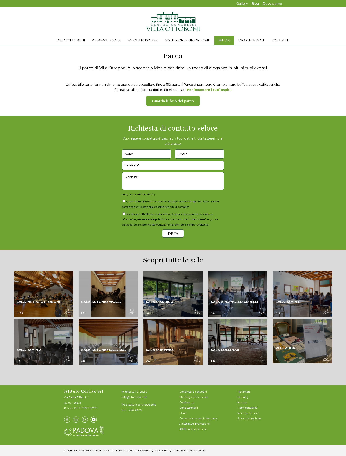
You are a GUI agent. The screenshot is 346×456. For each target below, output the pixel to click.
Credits (201, 450)
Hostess (242, 402)
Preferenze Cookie (184, 450)
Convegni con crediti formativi (198, 418)
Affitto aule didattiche (193, 429)
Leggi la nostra (138, 194)
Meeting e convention (193, 397)
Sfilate (183, 413)
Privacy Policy (147, 194)
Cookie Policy (163, 450)
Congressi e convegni (193, 391)
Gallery (242, 4)
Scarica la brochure (249, 418)
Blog (255, 4)
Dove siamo (272, 4)
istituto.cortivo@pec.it (142, 404)
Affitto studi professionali (195, 423)
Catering (242, 397)
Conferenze (186, 402)
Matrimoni (243, 391)
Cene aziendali (188, 407)
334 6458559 (139, 391)
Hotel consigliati (247, 407)
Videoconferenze (248, 413)
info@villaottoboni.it (134, 397)
